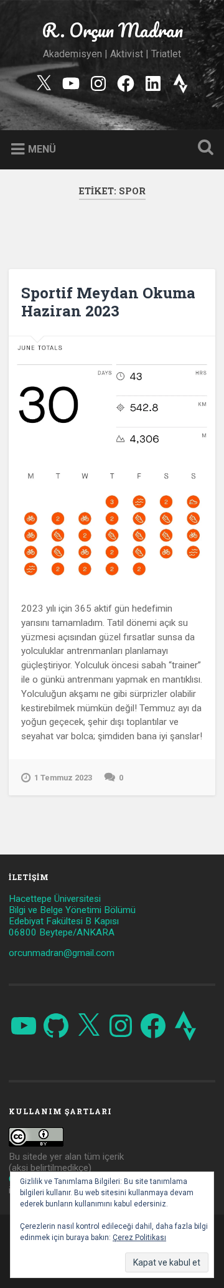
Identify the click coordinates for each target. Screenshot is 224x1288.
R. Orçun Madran (112, 30)
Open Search (203, 148)
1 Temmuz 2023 (63, 777)
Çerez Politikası (139, 1237)
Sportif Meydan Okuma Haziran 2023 (108, 302)
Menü (42, 149)
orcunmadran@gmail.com (61, 953)
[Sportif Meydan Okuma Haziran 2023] (112, 461)
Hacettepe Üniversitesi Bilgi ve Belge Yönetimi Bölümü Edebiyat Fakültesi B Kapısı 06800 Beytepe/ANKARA (72, 915)
